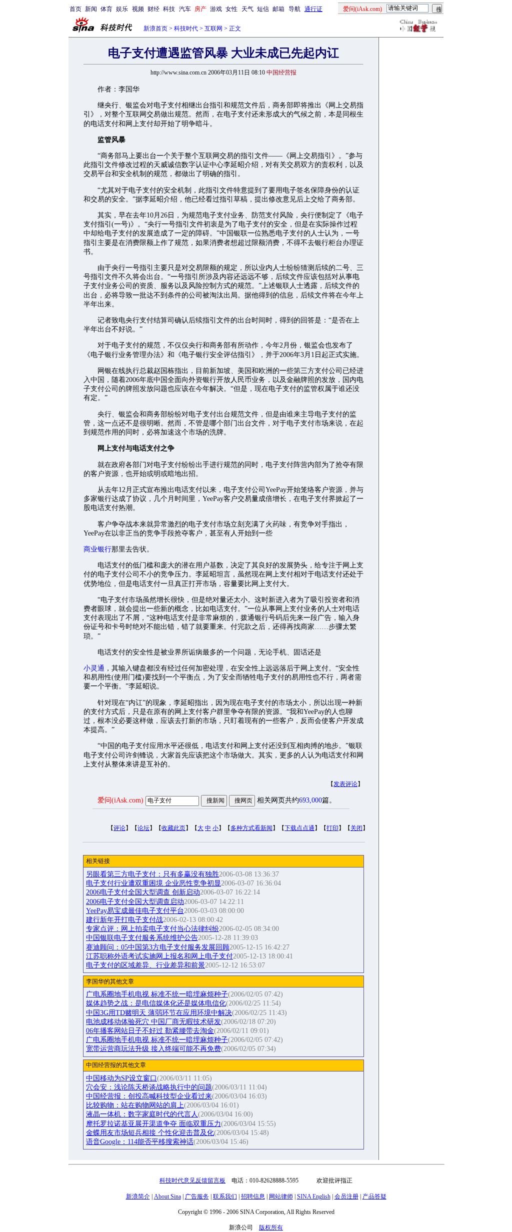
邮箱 (278, 9)
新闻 (91, 9)
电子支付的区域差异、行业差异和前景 (145, 965)
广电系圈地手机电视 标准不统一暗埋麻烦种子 (157, 994)
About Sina (167, 1196)
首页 (76, 9)
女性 (232, 9)
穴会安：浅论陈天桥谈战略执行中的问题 (149, 1087)
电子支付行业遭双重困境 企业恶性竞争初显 (153, 883)
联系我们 (225, 1196)
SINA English (313, 1196)
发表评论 (346, 784)
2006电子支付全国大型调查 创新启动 (143, 892)
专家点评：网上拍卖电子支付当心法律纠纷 (152, 928)
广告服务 (197, 1196)
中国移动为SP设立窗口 (121, 1078)
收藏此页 (174, 828)
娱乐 (122, 9)
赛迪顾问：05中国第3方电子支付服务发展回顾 (158, 947)
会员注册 (346, 1196)
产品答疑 (374, 1196)
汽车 (185, 9)
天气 (248, 9)
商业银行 (98, 549)
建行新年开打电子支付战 (124, 920)
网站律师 (281, 1196)
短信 (263, 9)
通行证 (313, 9)
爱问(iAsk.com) (121, 800)
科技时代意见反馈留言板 (193, 1180)
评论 (120, 828)
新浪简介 (138, 1196)
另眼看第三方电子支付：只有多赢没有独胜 (152, 874)
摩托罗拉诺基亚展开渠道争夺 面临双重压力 (153, 1124)
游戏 (216, 9)
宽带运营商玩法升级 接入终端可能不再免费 (153, 1048)
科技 (169, 9)
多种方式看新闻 (251, 828)
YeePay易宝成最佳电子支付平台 (135, 910)
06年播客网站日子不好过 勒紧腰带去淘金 (150, 1030)
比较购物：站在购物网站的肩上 (135, 1105)
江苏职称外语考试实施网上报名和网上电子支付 (159, 956)
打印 (332, 828)
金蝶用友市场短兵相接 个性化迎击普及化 (150, 1132)
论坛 (144, 828)
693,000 (310, 800)
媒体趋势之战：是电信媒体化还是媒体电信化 (156, 1003)
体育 (106, 9)
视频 (138, 9)
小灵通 (94, 668)
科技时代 (186, 28)
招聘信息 (253, 1196)
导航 (294, 9)
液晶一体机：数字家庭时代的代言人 (142, 1114)
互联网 (213, 28)
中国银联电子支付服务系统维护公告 (142, 938)
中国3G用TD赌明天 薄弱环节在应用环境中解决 (159, 1012)
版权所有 (271, 1227)
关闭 (356, 828)
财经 (154, 9)
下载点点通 (299, 828)
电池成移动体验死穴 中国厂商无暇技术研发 (153, 1022)
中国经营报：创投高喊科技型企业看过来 (149, 1096)
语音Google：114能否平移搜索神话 (140, 1142)
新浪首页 (156, 28)
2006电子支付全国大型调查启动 (135, 902)
